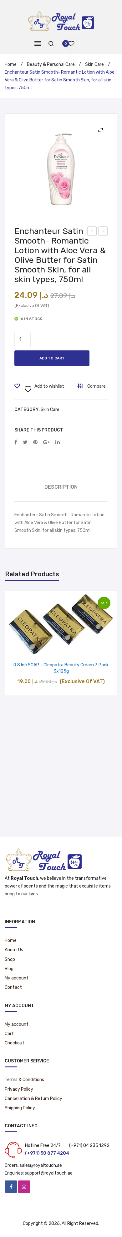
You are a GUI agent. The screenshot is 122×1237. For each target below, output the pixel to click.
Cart (9, 1033)
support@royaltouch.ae (49, 1173)
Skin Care (94, 64)
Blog (9, 968)
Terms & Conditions (24, 1079)
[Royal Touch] (61, 20)
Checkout (14, 1043)
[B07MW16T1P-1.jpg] (61, 169)
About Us (14, 949)
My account (16, 978)
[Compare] (61, 648)
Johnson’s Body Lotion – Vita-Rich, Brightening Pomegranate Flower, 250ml (103, 232)
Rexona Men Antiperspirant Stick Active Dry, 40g (92, 232)
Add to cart (52, 358)
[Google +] (46, 442)
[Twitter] (25, 442)
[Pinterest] (35, 442)
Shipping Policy (20, 1108)
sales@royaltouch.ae (41, 1165)
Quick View (77, 648)
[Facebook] (15, 442)
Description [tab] (61, 487)
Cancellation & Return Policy (33, 1098)
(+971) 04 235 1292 (89, 1145)
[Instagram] (24, 1186)
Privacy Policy (19, 1089)
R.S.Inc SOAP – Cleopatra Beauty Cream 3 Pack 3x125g (61, 668)
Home (11, 64)
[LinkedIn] (57, 442)
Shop (10, 959)
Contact (13, 987)
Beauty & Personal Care (51, 64)
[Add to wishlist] (45, 648)
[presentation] (11, 689)
